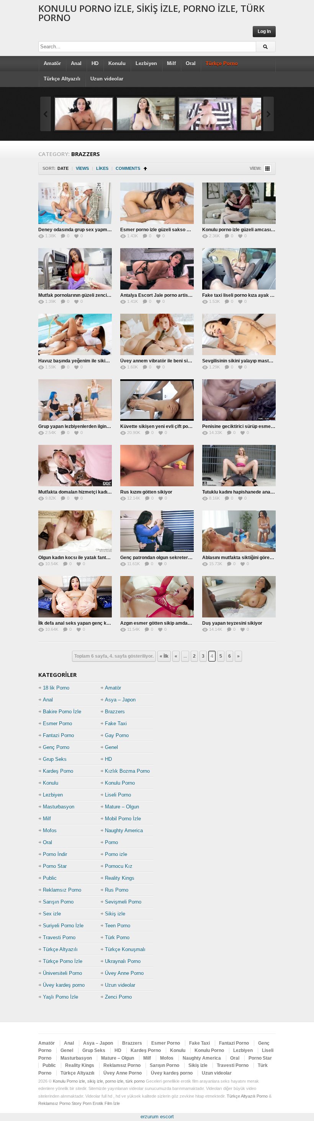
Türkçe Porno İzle (62, 961)
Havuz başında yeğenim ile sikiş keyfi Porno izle (90, 361)
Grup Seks (55, 759)
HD (95, 63)
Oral (191, 63)
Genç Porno (56, 747)
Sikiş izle (115, 914)
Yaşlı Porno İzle (60, 997)
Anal (76, 63)
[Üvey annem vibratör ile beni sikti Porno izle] (157, 334)
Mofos (50, 830)
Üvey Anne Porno (124, 973)
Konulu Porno (120, 783)
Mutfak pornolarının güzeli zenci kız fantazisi (86, 295)
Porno (111, 842)
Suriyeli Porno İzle (63, 925)
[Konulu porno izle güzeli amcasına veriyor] (239, 203)
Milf (171, 63)
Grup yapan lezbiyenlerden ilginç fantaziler (84, 426)
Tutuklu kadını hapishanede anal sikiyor (245, 492)
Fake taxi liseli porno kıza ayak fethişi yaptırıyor (254, 295)
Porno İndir (55, 854)
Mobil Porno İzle (123, 818)
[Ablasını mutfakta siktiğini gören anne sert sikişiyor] (239, 531)
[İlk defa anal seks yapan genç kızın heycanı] (75, 597)
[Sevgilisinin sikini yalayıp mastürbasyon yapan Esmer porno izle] (239, 334)
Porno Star (55, 866)
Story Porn (82, 1103)
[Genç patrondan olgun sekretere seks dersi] (157, 531)
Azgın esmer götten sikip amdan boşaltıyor (166, 623)
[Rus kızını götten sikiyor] (157, 466)
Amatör (52, 63)
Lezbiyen (146, 63)
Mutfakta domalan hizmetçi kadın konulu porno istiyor (96, 492)
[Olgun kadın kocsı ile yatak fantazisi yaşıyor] (75, 531)
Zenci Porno (118, 997)
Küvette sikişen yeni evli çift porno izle (162, 426)
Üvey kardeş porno (64, 985)
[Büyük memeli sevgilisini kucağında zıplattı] (146, 113)
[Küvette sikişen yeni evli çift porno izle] (157, 400)
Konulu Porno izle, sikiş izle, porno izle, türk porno (151, 13)
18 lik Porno (56, 688)
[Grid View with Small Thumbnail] (267, 169)
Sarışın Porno (58, 902)
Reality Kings (119, 878)
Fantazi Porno (58, 735)
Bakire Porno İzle (62, 711)
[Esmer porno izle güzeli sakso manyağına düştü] (157, 203)
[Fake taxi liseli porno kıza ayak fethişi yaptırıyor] (239, 269)
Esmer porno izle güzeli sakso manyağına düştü (172, 229)
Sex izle (52, 914)
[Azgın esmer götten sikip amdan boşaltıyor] (157, 597)
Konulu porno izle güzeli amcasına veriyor (247, 229)
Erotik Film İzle (106, 1103)
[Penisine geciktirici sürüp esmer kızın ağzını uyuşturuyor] (239, 400)
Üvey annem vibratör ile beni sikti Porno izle (168, 361)
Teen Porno (117, 925)
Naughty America (124, 830)
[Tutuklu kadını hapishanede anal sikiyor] (239, 466)
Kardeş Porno (58, 771)
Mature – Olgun (122, 807)
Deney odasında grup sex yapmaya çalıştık (85, 229)
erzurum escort (157, 1116)
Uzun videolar (106, 79)
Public (50, 878)
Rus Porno (116, 890)
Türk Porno (117, 937)
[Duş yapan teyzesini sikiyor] (239, 597)
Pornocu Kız (118, 866)
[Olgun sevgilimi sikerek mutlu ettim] (84, 113)
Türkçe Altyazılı (62, 79)
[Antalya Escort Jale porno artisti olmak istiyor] (157, 269)
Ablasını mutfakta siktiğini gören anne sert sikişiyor (258, 557)
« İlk (164, 656)
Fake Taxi (116, 723)
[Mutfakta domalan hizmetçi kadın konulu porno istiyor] (75, 466)
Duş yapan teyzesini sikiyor (232, 623)
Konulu (117, 63)
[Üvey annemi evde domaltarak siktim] (208, 113)
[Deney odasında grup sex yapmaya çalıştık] (75, 203)
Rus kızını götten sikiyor (146, 492)
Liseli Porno (118, 795)
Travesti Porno (59, 937)
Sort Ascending (145, 169)
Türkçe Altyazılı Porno (247, 1096)
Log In (264, 31)
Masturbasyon (58, 807)
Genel (111, 747)
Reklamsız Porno (62, 890)
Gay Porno (117, 735)
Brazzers (115, 711)
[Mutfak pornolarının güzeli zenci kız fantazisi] (75, 269)
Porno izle (116, 854)
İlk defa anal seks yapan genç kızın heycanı (85, 623)
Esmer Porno (57, 723)
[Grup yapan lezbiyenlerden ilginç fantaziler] (75, 400)
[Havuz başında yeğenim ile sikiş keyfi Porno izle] (75, 334)
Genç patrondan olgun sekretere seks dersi (167, 557)
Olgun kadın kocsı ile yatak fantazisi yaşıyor (86, 557)
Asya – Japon (120, 700)
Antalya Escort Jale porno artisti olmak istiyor (170, 295)
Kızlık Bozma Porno (127, 771)
